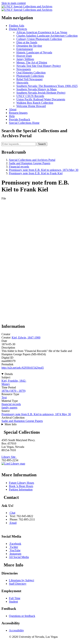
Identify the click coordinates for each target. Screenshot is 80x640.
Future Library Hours (21, 482)
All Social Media (19, 557)
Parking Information (21, 489)
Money (5, 384)
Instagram (15, 553)
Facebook (15, 543)
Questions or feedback (22, 615)
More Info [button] (11, 424)
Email (13, 522)
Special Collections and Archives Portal (32, 159)
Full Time (14, 598)
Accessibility (16, 630)
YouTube (15, 550)
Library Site (9, 456)
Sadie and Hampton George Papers (29, 163)
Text (4, 397)
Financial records (19, 166)
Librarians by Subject (21, 580)
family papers (9, 407)
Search (42, 144)
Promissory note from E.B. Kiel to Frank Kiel (36, 173)
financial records (11, 404)
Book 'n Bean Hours (21, 486)
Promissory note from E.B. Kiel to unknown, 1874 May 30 (43, 169)
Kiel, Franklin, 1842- (13, 380)
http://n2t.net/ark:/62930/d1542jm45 (22, 367)
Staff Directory (17, 583)
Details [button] (9, 374)
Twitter (14, 547)
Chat (12, 512)
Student (13, 601)
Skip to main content (13, 3)
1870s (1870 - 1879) (13, 390)
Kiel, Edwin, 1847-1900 (26, 337)
